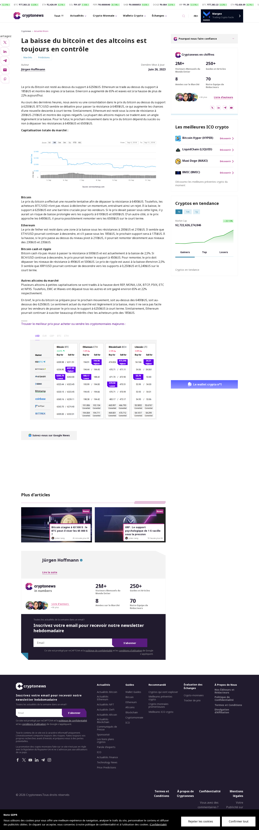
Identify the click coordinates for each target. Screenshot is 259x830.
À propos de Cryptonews (185, 793)
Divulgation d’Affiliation (222, 711)
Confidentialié (158, 824)
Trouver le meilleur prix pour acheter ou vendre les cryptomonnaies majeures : (73, 324)
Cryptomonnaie (134, 717)
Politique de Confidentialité (224, 698)
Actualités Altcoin (107, 714)
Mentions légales (236, 793)
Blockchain (131, 712)
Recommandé (157, 684)
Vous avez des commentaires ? (208, 805)
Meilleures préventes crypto (160, 698)
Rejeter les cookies (200, 821)
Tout (57, 15)
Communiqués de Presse (107, 728)
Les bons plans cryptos (105, 740)
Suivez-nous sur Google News (51, 435)
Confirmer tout (238, 821)
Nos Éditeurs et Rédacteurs (224, 691)
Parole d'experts (106, 747)
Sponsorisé (103, 734)
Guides (129, 684)
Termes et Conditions (228, 705)
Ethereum (131, 702)
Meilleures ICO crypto (161, 711)
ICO (99, 752)
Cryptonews (26, 31)
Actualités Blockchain (103, 721)
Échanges (158, 15)
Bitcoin (129, 697)
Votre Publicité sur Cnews (234, 807)
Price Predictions (106, 767)
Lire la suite (49, 572)
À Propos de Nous (226, 684)
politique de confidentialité (98, 650)
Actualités (77, 15)
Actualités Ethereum (102, 698)
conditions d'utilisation (130, 650)
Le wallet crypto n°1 (207, 384)
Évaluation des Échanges (193, 686)
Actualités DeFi (105, 709)
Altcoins (130, 707)
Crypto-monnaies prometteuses (158, 705)
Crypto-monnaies (194, 695)
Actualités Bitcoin (41, 31)
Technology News (107, 762)
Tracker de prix (192, 700)
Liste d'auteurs (223, 97)
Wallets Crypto (133, 15)
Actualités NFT (105, 704)
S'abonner (130, 643)
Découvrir (225, 138)
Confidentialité (210, 791)
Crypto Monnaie (103, 15)
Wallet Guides (133, 692)
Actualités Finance (107, 757)
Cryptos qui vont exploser (163, 692)
